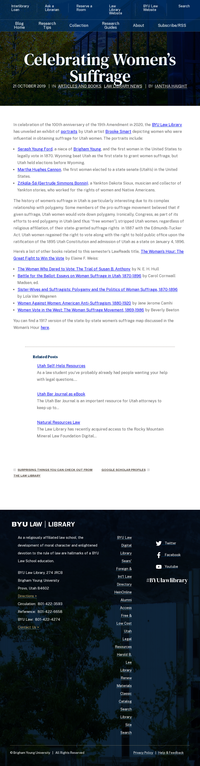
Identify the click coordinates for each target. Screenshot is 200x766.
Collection (79, 26)
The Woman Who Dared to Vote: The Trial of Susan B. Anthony (74, 269)
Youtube (170, 566)
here (45, 327)
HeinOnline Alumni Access (123, 600)
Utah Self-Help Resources (61, 365)
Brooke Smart (118, 131)
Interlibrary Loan (20, 7)
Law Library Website (115, 9)
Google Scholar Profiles (123, 469)
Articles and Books (79, 86)
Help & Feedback (171, 753)
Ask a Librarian (52, 7)
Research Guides (110, 25)
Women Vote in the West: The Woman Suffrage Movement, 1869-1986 (81, 310)
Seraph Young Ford (35, 149)
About (138, 26)
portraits (69, 131)
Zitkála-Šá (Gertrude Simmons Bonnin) (53, 183)
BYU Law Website (150, 7)
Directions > (27, 596)
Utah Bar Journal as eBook (61, 394)
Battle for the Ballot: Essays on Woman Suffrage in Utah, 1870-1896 (79, 276)
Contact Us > (28, 627)
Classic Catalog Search (125, 701)
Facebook (171, 555)
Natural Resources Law (58, 422)
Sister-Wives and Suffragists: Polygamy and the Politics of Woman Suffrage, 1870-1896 (98, 289)
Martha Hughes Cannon (39, 169)
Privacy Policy (143, 753)
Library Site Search (126, 725)
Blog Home (19, 25)
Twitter (169, 543)
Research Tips (47, 25)
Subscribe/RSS (172, 26)
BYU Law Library (167, 124)
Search (184, 6)
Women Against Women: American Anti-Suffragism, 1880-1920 (74, 303)
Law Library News (123, 86)
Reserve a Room (84, 7)
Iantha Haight (171, 86)
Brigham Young (87, 149)
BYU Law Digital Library (124, 545)
